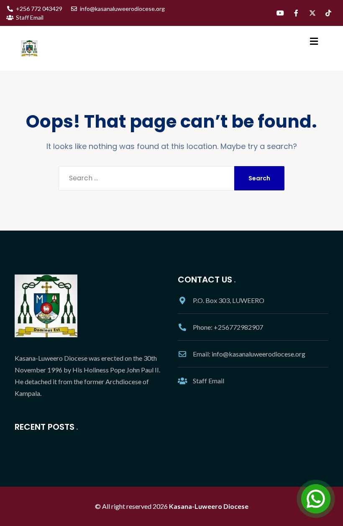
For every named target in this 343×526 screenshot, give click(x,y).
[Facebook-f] (296, 13)
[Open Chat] (315, 498)
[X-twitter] (312, 13)
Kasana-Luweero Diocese (208, 506)
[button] (314, 41)
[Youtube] (280, 13)
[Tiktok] (328, 13)
